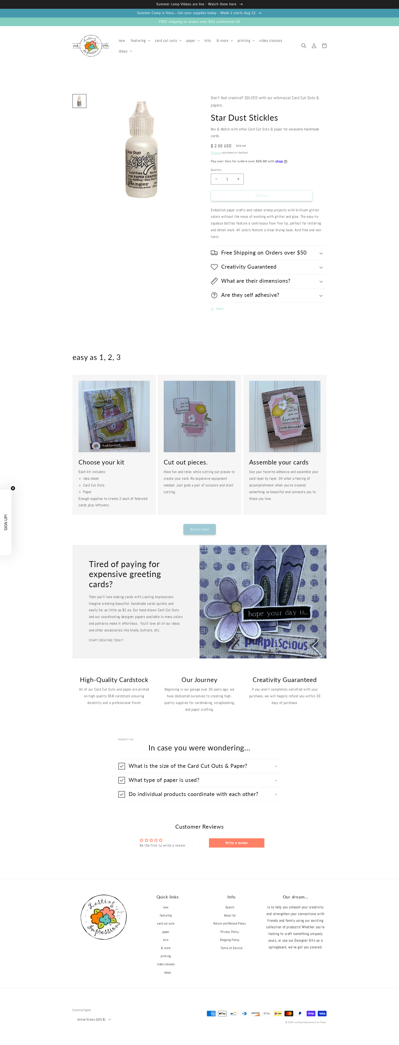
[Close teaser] (13, 488)
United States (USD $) (91, 1019)
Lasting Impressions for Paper (310, 1022)
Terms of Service (232, 948)
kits (165, 940)
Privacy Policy (230, 932)
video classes (166, 964)
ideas (167, 972)
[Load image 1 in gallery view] (79, 101)
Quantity (216, 170)
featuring (166, 915)
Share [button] (220, 309)
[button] (140, 40)
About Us (230, 915)
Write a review (236, 842)
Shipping (216, 152)
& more (166, 948)
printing (166, 956)
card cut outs (166, 923)
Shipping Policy (230, 940)
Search (229, 907)
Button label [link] (199, 529)
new (166, 907)
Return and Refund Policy (229, 923)
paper (165, 932)
